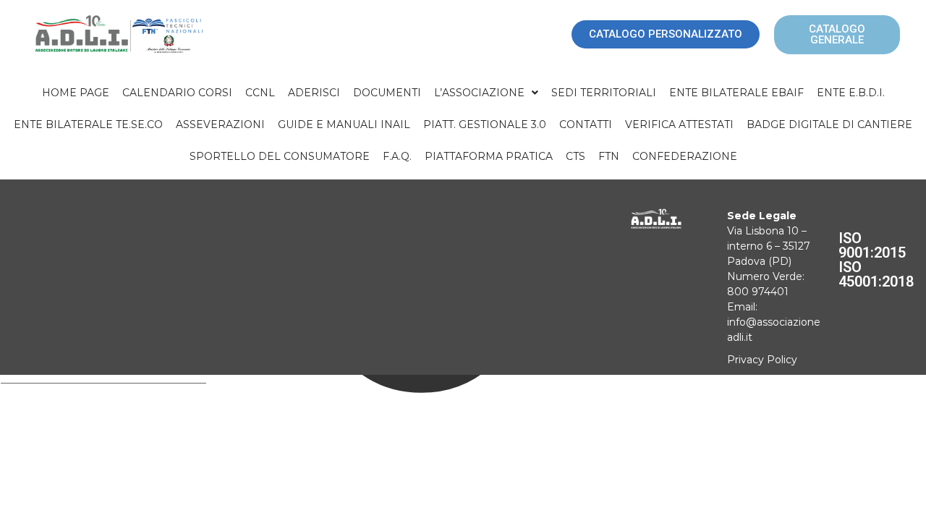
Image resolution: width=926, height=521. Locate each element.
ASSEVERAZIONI (220, 124)
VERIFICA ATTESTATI (679, 124)
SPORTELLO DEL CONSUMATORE (280, 156)
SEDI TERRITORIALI (603, 92)
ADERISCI (314, 92)
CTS (575, 156)
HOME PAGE (75, 92)
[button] (486, 93)
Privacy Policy (762, 359)
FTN (608, 156)
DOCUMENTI (387, 92)
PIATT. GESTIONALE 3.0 (484, 124)
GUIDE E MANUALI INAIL (344, 124)
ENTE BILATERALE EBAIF (736, 92)
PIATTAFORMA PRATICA (489, 156)
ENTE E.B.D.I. (851, 92)
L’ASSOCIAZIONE (479, 92)
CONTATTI (585, 124)
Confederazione (684, 156)
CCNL (260, 92)
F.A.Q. (397, 156)
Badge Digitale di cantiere (829, 124)
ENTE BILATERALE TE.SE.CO (88, 124)
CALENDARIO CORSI (177, 92)
